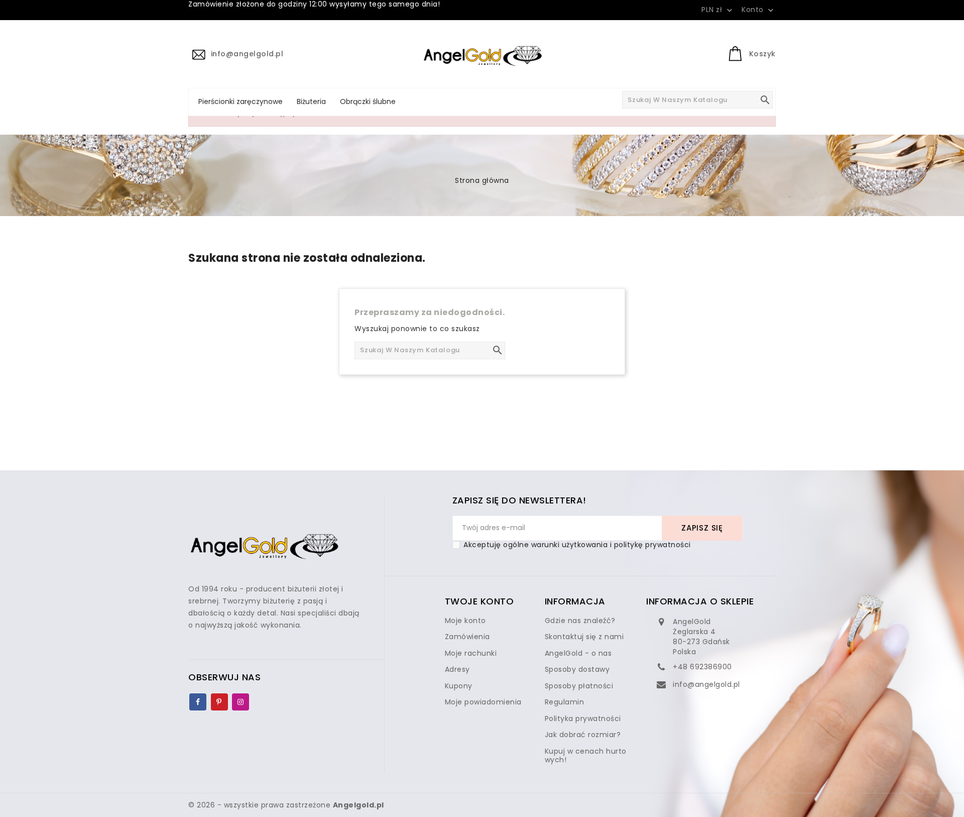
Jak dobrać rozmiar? (583, 735)
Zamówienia (467, 637)
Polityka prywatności (583, 718)
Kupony (458, 686)
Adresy (457, 669)
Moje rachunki (471, 653)
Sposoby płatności (579, 686)
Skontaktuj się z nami (584, 637)
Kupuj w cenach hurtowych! (586, 755)
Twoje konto (479, 601)
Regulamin (564, 702)
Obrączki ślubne (368, 101)
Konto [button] (759, 10)
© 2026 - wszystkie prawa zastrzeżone (286, 805)
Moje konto (465, 621)
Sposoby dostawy (577, 669)
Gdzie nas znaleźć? (580, 621)
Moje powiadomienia (483, 702)
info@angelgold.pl (706, 684)
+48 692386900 (702, 667)
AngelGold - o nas (578, 653)
